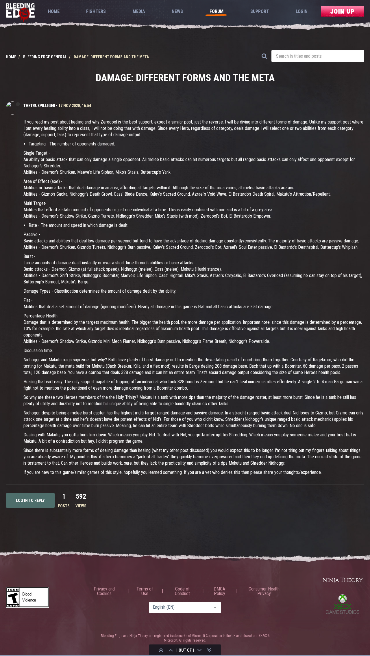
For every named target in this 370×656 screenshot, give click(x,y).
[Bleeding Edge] (20, 13)
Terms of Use (144, 591)
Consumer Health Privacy (264, 591)
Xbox (342, 604)
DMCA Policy (219, 591)
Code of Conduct (182, 591)
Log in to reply (30, 500)
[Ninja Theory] (342, 580)
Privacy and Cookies (104, 591)
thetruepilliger (39, 105)
